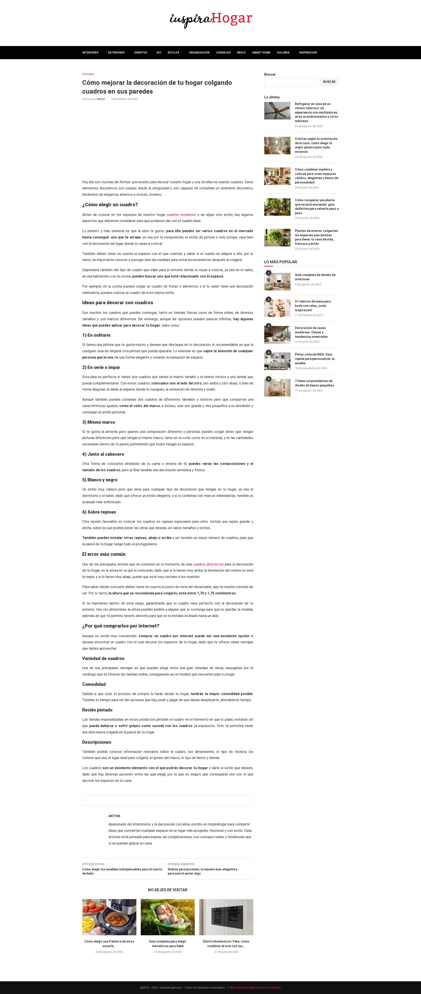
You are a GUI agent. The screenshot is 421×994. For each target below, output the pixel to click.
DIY (159, 52)
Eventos (140, 52)
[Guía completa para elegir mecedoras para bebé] (168, 917)
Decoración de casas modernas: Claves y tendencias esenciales (311, 332)
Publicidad (90, 65)
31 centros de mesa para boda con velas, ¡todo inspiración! (313, 306)
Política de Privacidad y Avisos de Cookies (254, 987)
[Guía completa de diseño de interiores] (277, 281)
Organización (199, 52)
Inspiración (308, 52)
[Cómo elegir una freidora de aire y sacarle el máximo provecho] (109, 917)
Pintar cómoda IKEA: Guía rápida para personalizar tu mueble (315, 359)
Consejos (223, 52)
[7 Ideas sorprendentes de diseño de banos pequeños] (277, 388)
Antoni (101, 99)
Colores (283, 52)
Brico (241, 52)
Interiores (90, 52)
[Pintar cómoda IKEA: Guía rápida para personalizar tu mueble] (277, 361)
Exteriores (116, 52)
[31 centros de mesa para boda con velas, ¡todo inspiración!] (277, 308)
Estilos (173, 52)
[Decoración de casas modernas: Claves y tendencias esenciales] (277, 334)
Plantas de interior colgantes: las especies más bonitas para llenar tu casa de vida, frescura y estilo (317, 237)
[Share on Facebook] (162, 800)
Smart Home (261, 52)
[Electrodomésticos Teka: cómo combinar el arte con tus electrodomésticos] (226, 917)
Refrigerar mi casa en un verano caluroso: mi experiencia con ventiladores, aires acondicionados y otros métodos (316, 112)
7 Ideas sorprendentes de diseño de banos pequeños (314, 383)
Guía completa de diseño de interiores (315, 277)
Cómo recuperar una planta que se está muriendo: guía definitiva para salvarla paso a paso (317, 206)
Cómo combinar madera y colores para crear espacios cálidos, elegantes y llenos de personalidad (316, 176)
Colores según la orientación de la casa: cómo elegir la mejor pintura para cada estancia (316, 145)
